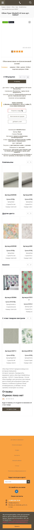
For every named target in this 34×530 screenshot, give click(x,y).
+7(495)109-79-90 (14, 500)
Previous (28, 162)
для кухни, (15, 149)
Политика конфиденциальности (17, 471)
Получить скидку (16, 110)
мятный (19, 143)
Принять (17, 526)
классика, (11, 139)
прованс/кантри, (20, 139)
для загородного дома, (19, 151)
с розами (28, 145)
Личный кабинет (17, 460)
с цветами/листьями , (17, 145)
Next (30, 162)
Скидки (17, 450)
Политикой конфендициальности (17, 522)
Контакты (17, 455)
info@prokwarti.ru (13, 503)
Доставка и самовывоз (17, 439)
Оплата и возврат (17, 445)
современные (21, 141)
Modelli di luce (20, 129)
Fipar (19, 132)
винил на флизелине (21, 136)
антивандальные (17, 137)
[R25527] (17, 35)
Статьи (17, 466)
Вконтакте (16, 491)
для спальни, (23, 149)
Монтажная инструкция (17, 116)
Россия (19, 134)
